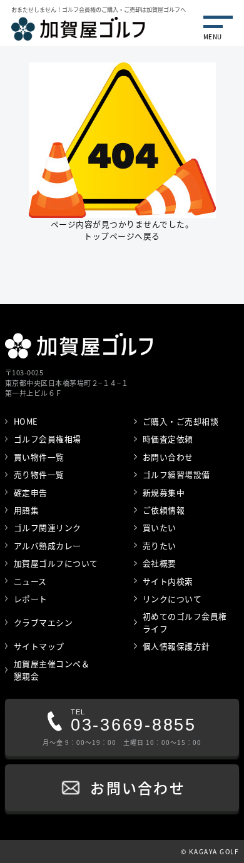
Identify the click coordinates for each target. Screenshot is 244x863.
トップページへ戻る (122, 236)
